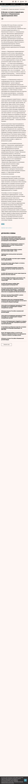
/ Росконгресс (22, 9)
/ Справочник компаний (13, 9)
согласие (15, 779)
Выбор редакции (4, 6)
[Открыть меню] (26, 1)
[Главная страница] (1, 1)
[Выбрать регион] (18, 1)
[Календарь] (13, 1)
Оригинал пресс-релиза (6, 227)
